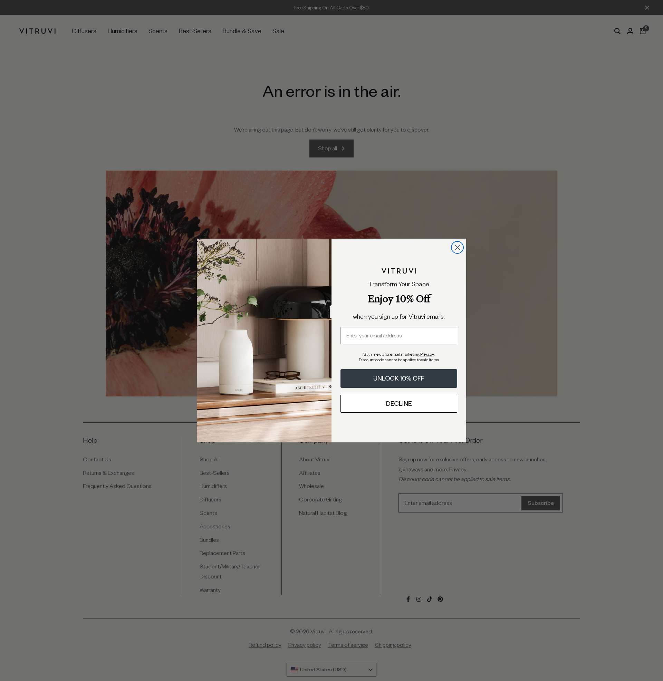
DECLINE (399, 403)
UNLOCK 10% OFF (398, 378)
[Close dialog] (457, 247)
